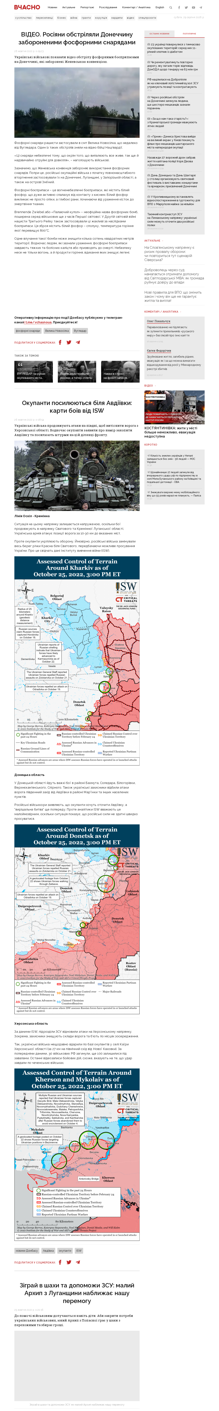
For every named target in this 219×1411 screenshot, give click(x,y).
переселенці (44, 17)
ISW (79, 1250)
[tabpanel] (174, 136)
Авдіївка (48, 1250)
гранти (86, 17)
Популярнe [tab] (189, 34)
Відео (148, 385)
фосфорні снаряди (28, 330)
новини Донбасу (27, 1250)
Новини (52, 7)
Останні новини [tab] (159, 34)
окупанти (65, 1250)
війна (74, 17)
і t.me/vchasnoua (37, 322)
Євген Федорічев (159, 350)
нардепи (117, 17)
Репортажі (87, 7)
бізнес (61, 17)
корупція (101, 17)
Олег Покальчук (158, 321)
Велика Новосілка (57, 330)
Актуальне (68, 7)
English (160, 7)
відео (130, 17)
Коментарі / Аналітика (136, 7)
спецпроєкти (147, 17)
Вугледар (80, 330)
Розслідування (108, 7)
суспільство (23, 17)
